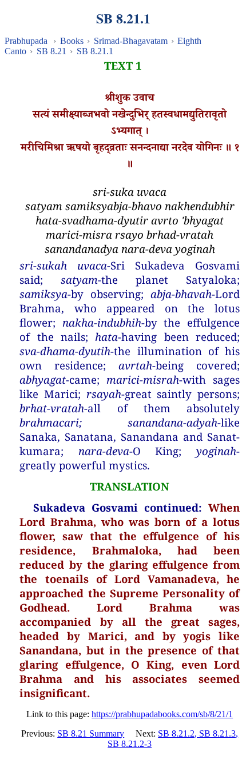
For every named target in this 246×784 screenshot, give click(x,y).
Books (72, 41)
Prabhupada (26, 41)
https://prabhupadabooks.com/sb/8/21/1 (162, 714)
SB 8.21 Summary (90, 733)
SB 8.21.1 (95, 51)
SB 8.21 (51, 51)
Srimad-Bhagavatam (131, 41)
